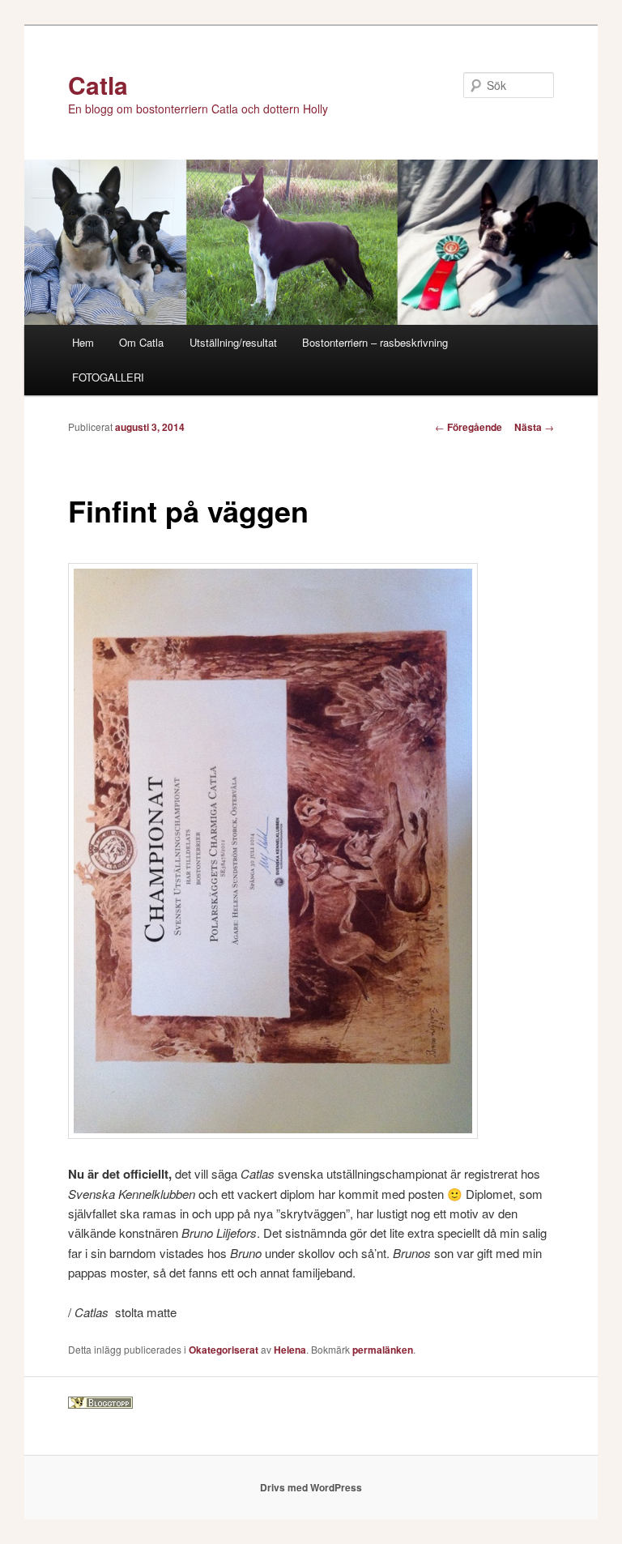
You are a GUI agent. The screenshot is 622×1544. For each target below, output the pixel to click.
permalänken (382, 1349)
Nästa (534, 427)
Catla (98, 84)
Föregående (468, 427)
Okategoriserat (223, 1349)
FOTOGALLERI (108, 377)
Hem (83, 342)
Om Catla (141, 342)
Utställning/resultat (233, 342)
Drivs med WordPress (311, 1487)
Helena (290, 1349)
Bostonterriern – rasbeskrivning (375, 342)
